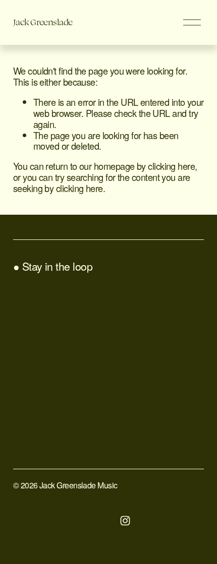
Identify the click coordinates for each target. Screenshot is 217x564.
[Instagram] (125, 521)
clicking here (171, 165)
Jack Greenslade (43, 22)
